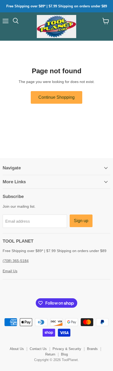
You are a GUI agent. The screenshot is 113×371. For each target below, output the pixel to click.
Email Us (10, 271)
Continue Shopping (56, 97)
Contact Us (38, 349)
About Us (17, 349)
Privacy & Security (67, 349)
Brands (92, 349)
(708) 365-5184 (16, 261)
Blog (64, 354)
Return (50, 354)
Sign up (81, 220)
